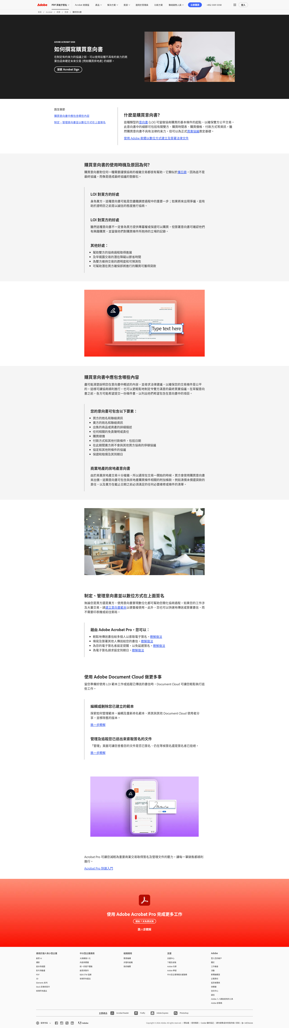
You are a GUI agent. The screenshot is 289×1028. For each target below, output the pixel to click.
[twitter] (66, 1023)
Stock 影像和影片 (43, 986)
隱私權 (186, 1023)
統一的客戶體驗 (86, 966)
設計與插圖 (40, 966)
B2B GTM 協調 (85, 974)
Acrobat (49, 12)
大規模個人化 (85, 958)
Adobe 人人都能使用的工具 (222, 999)
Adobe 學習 (172, 970)
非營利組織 (128, 962)
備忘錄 (182, 172)
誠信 (213, 995)
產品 (97, 4)
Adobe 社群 (172, 966)
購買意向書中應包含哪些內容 (71, 116)
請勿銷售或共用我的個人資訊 (228, 1023)
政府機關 (127, 966)
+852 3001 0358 (214, 4)
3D (37, 978)
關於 (213, 962)
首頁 (40, 12)
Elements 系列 (42, 982)
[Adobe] (42, 4)
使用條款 (195, 1023)
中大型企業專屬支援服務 (177, 974)
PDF (38, 974)
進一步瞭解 (98, 724)
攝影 (38, 962)
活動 (213, 970)
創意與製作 (84, 970)
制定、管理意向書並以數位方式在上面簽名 (80, 122)
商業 (58, 12)
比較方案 (158, 4)
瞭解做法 (156, 636)
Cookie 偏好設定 (207, 1023)
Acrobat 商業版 (82, 4)
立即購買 (194, 4)
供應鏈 (213, 986)
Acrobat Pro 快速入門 (98, 868)
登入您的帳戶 (216, 958)
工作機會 (214, 966)
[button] (234, 4)
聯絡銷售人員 (175, 4)
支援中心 (170, 958)
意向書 (143, 122)
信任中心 (214, 990)
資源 (126, 4)
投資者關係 (215, 982)
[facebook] (56, 1023)
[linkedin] (72, 1023)
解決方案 (111, 4)
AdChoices (248, 1023)
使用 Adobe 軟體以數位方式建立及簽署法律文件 (156, 138)
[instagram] (61, 1023)
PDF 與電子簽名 (59, 4)
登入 (243, 4)
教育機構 (127, 958)
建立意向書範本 (115, 607)
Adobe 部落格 (216, 1003)
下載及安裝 (171, 962)
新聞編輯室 (215, 974)
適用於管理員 (142, 4)
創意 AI (39, 958)
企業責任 (214, 978)
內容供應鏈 (84, 962)
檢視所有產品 (41, 990)
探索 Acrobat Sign (68, 69)
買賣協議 (193, 131)
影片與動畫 (40, 970)
